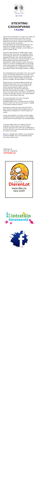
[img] (19, 9)
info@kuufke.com (10, 153)
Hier (4, 134)
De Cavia (19, 16)
